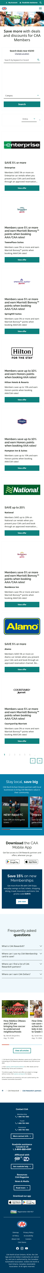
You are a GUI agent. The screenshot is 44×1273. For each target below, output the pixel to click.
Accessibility (28, 1236)
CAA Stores (22, 1242)
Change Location (22, 53)
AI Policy (16, 1236)
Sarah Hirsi (38, 1036)
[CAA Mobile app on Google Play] (29, 1202)
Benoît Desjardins (13, 1036)
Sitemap (16, 1232)
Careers (28, 1239)
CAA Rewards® (14, 1091)
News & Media (22, 1181)
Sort (39, 120)
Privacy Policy (28, 1232)
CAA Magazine (22, 1177)
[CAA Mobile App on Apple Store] (31, 861)
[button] (29, 119)
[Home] (4, 8)
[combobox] (10, 96)
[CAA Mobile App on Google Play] (13, 861)
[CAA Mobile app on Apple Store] (15, 1202)
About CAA (16, 1239)
